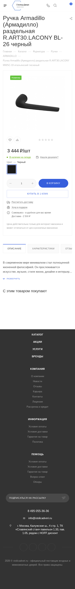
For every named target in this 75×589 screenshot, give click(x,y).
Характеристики (43, 248)
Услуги (38, 349)
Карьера (37, 391)
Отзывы (37, 386)
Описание (14, 248)
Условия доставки (38, 431)
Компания (37, 369)
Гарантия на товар (37, 436)
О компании (37, 376)
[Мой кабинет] (62, 5)
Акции (37, 342)
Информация (37, 419)
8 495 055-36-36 (38, 511)
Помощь (37, 454)
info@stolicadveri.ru (40, 518)
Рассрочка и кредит (37, 406)
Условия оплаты (37, 426)
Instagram (33, 547)
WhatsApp (51, 547)
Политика (37, 441)
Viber (42, 547)
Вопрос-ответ (37, 476)
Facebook (23, 547)
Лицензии (37, 401)
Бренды (37, 356)
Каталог (37, 334)
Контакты (37, 396)
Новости (37, 381)
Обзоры (37, 482)
